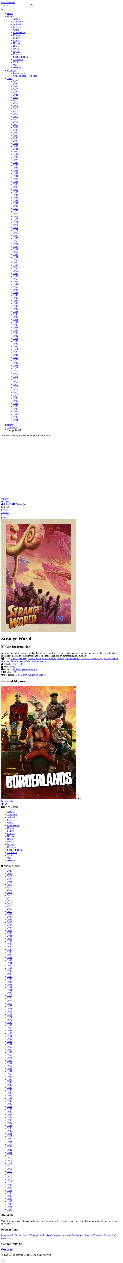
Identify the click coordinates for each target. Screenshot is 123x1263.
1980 (15, 205)
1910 (15, 395)
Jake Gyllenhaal (18, 658)
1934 (15, 330)
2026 (15, 81)
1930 (15, 341)
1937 (15, 322)
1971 (15, 230)
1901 (15, 419)
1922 (15, 363)
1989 (15, 181)
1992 (15, 173)
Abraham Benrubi (9, 661)
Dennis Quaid (34, 658)
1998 (15, 157)
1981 (15, 203)
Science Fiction (20, 57)
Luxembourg (19, 73)
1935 (15, 327)
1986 (15, 189)
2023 (15, 89)
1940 (15, 314)
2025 (15, 84)
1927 (15, 349)
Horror (16, 46)
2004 (15, 140)
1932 (15, 335)
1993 (15, 170)
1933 (15, 333)
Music (16, 48)
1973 (15, 224)
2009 (15, 127)
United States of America (25, 75)
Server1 (5, 509)
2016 (15, 108)
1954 (15, 276)
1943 (15, 306)
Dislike (20, 504)
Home (10, 13)
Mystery (17, 51)
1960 (15, 260)
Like (8, 504)
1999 (15, 154)
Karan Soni (25, 661)
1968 (15, 238)
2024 (15, 86)
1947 (15, 295)
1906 (15, 406)
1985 (15, 192)
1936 (15, 325)
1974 (15, 222)
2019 (15, 100)
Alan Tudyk (97, 658)
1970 (15, 233)
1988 (15, 184)
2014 (15, 113)
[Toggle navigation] (2, 9)
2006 (15, 135)
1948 (15, 292)
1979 (15, 208)
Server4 (5, 518)
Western (17, 67)
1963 (15, 252)
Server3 (5, 515)
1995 (15, 165)
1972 (15, 227)
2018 (15, 103)
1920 (15, 368)
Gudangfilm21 (22, 1235)
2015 (15, 111)
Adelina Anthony (39, 661)
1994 (15, 168)
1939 (15, 317)
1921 (15, 365)
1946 (15, 298)
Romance (17, 54)
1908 (15, 400)
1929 (15, 344)
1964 (15, 249)
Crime (16, 29)
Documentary (19, 32)
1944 (15, 303)
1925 (15, 354)
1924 (15, 357)
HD (14, 672)
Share (6, 499)
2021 (15, 94)
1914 (15, 384)
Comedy (17, 27)
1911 (15, 392)
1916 (15, 379)
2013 (15, 116)
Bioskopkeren (36, 1235)
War (15, 65)
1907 (15, 403)
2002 (15, 146)
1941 (15, 311)
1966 (15, 243)
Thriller (16, 62)
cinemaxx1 (66, 1235)
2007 (15, 132)
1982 (15, 200)
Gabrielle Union (72, 658)
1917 (15, 376)
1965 (15, 246)
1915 (15, 382)
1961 (15, 257)
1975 (15, 219)
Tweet (7, 501)
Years (9, 78)
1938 (15, 319)
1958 (15, 265)
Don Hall (17, 664)
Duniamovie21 (79, 1235)
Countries (11, 70)
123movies (98, 1235)
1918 (15, 373)
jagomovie (6, 1238)
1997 (15, 159)
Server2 (5, 512)
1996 (15, 162)
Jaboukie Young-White (53, 658)
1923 (15, 360)
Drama (16, 35)
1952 (15, 281)
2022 (15, 92)
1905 (15, 409)
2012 (15, 119)
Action (16, 19)
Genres (10, 16)
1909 (15, 398)
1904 (15, 411)
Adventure (18, 21)
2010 (15, 124)
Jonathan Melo (111, 658)
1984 (15, 195)
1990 (15, 178)
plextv (89, 1235)
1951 (15, 284)
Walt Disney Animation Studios (31, 674)
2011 (15, 122)
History (16, 43)
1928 (15, 346)
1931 (15, 338)
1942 (15, 308)
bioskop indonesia (51, 1235)
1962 (15, 254)
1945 (15, 300)
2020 (15, 97)
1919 (15, 371)
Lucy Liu (85, 658)
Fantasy (17, 40)
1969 (15, 235)
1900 (9, 1209)
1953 (15, 279)
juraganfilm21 (7, 1235)
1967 (15, 241)
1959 (15, 262)
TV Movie (18, 59)
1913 (15, 387)
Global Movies (8, 2)
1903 (15, 414)
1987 (15, 187)
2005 (15, 138)
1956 (15, 270)
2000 (15, 151)
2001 (15, 149)
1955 (15, 273)
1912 (15, 390)
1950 (15, 287)
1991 (15, 176)
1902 (15, 417)
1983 (15, 197)
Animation (18, 24)
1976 (15, 216)
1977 (15, 214)
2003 (15, 143)
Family (16, 38)
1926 (15, 352)
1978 (15, 211)
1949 (15, 289)
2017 (15, 105)
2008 (15, 130)
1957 (15, 268)
